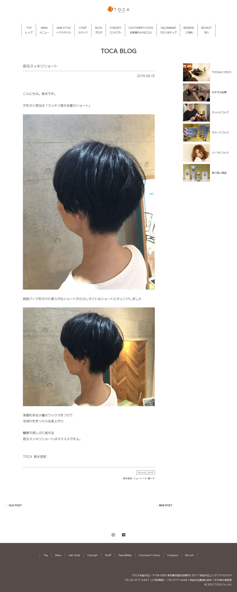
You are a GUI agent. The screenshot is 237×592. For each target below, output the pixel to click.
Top (45, 555)
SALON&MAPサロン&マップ (168, 30)
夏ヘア (151, 478)
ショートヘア (140, 478)
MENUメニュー (44, 30)
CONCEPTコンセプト (115, 30)
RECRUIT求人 (206, 30)
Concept (92, 555)
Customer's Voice (149, 555)
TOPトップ (28, 30)
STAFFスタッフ (83, 30)
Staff (108, 555)
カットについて (146, 472)
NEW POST (165, 505)
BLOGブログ (98, 30)
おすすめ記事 (219, 92)
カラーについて (220, 132)
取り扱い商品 (219, 172)
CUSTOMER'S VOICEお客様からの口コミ (141, 30)
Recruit (189, 555)
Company (172, 555)
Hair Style (74, 555)
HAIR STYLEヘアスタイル (63, 30)
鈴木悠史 (127, 478)
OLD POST (15, 505)
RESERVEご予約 (189, 30)
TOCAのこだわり (221, 72)
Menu (58, 555)
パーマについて (220, 152)
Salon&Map (125, 555)
